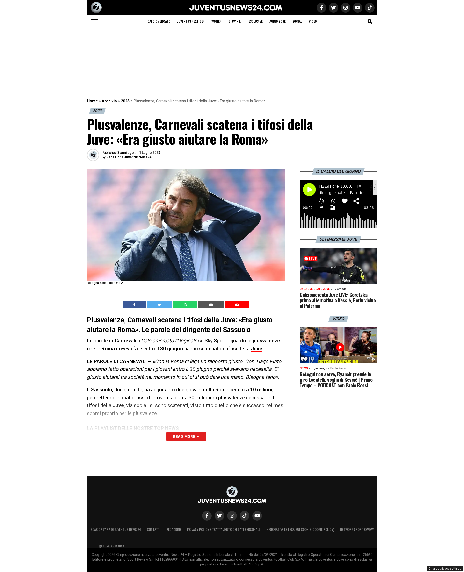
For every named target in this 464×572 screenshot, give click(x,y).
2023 (125, 101)
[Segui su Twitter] (219, 516)
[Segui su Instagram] (232, 516)
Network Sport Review (357, 529)
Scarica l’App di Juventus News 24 (115, 529)
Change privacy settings (445, 568)
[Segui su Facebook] (207, 516)
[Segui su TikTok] (244, 516)
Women (216, 21)
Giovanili (235, 21)
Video (313, 21)
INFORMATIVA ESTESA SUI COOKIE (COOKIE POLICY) (300, 529)
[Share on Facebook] (135, 304)
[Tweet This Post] (160, 304)
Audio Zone (277, 21)
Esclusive (255, 21)
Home (92, 101)
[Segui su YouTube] (257, 516)
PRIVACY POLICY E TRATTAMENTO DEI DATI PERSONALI (223, 529)
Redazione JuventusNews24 (128, 157)
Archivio (109, 101)
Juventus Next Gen (191, 21)
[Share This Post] (186, 304)
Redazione (174, 529)
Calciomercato (158, 21)
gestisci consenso (111, 545)
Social (297, 21)
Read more (184, 436)
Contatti (154, 529)
